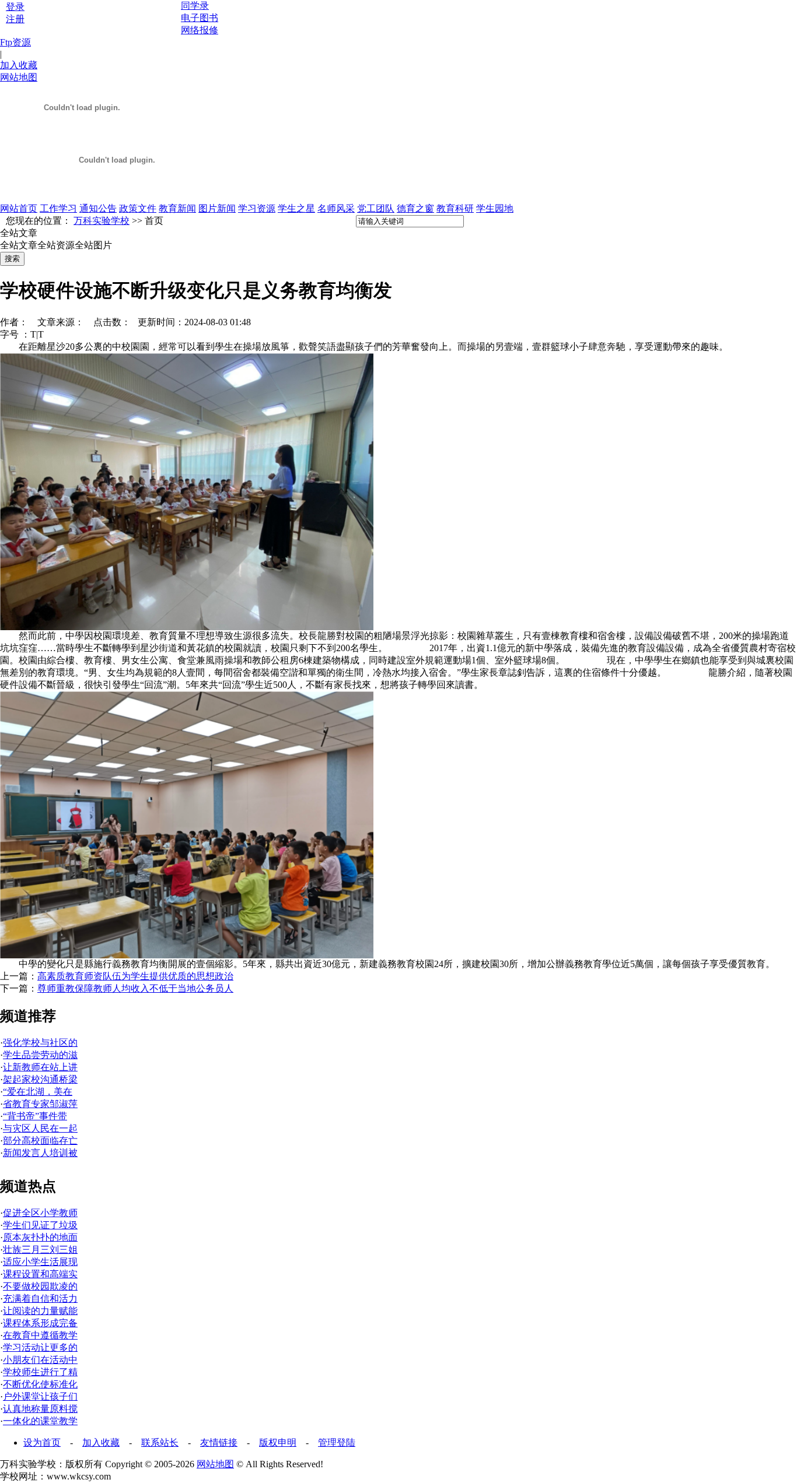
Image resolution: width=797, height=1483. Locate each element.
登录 (15, 7)
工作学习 (58, 208)
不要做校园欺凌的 (40, 1286)
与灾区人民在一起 (40, 1128)
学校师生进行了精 (40, 1372)
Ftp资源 (15, 42)
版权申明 (277, 1442)
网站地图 (18, 77)
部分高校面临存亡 (40, 1140)
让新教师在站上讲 (40, 1067)
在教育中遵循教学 (40, 1335)
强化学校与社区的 (40, 1043)
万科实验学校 (102, 221)
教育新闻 (177, 208)
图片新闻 (217, 208)
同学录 (195, 5)
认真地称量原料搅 (40, 1409)
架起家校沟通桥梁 (40, 1079)
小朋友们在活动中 (40, 1360)
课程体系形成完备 (40, 1323)
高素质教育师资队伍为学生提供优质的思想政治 (135, 976)
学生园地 (494, 208)
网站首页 (18, 208)
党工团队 (375, 208)
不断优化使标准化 (40, 1384)
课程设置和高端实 (40, 1274)
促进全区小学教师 (40, 1213)
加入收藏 (18, 65)
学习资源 (256, 208)
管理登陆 (336, 1442)
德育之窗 (415, 208)
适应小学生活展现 (40, 1262)
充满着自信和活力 (40, 1298)
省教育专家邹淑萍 (40, 1104)
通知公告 (98, 208)
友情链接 (218, 1442)
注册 (15, 19)
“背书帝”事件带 (35, 1116)
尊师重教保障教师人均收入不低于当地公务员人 (135, 988)
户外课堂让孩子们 (40, 1396)
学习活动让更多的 (40, 1347)
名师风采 (336, 208)
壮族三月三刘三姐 (40, 1249)
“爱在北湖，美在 (37, 1092)
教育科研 (455, 208)
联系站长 (160, 1442)
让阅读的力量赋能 (40, 1311)
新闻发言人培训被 (40, 1153)
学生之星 (296, 208)
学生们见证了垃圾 (40, 1225)
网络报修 (199, 30)
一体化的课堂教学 (40, 1421)
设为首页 (42, 1442)
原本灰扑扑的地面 (40, 1237)
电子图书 (199, 18)
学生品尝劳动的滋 (40, 1055)
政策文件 (137, 208)
